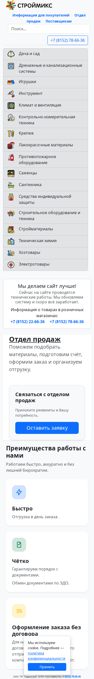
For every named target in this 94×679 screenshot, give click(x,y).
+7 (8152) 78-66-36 (68, 40)
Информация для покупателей (41, 15)
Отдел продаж (35, 339)
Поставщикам (59, 21)
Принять (47, 666)
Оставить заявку (47, 427)
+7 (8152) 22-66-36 (28, 321)
